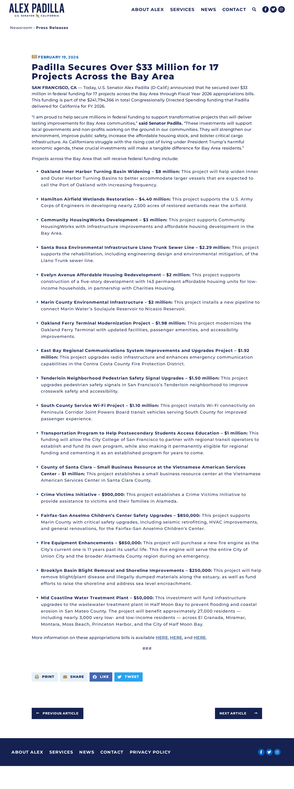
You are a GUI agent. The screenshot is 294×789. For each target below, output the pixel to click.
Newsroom (21, 28)
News (208, 9)
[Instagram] (281, 9)
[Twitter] (273, 9)
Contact (234, 9)
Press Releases (52, 28)
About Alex (147, 9)
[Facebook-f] (265, 9)
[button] (254, 9)
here (162, 637)
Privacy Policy (150, 752)
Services (182, 9)
